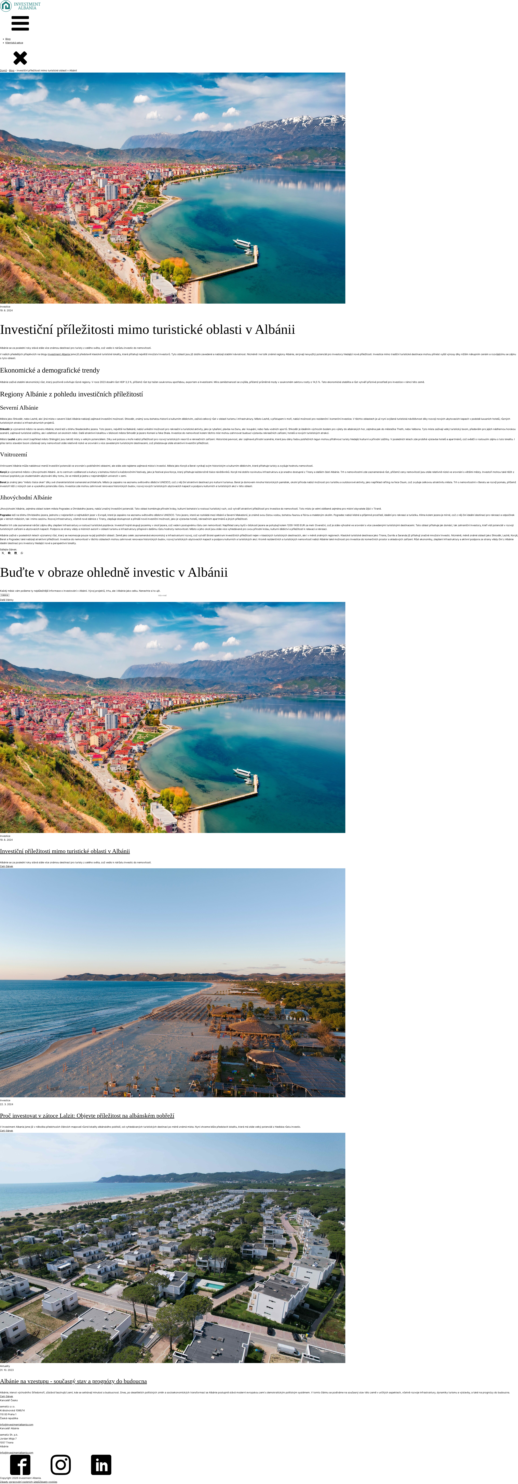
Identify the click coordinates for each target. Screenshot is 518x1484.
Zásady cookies (48, 1481)
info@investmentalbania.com (16, 1424)
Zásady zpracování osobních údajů (20, 1481)
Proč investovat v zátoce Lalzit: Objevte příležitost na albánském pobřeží (87, 1115)
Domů (3, 70)
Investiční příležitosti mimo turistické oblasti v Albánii (65, 851)
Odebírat (4, 595)
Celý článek (6, 866)
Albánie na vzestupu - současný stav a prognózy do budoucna (73, 1381)
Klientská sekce (14, 42)
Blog (8, 38)
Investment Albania (59, 354)
